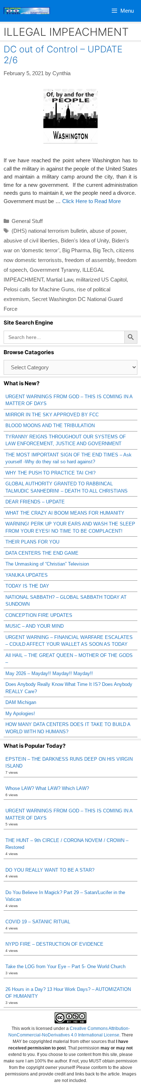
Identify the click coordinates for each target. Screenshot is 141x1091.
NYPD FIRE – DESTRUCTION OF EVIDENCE (54, 944)
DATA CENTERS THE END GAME (41, 553)
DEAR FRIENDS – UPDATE (35, 501)
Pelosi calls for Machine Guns (39, 289)
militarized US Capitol (101, 279)
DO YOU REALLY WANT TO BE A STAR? (49, 870)
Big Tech (103, 250)
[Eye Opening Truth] (27, 11)
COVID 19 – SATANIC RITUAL (37, 921)
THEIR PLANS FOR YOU (32, 542)
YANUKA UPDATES (26, 575)
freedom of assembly (89, 260)
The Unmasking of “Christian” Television (47, 564)
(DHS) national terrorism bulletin (49, 231)
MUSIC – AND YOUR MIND (34, 626)
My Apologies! (20, 713)
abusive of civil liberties (31, 240)
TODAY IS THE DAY (27, 586)
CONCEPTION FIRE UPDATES (38, 615)
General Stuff (27, 221)
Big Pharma (76, 250)
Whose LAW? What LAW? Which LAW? (47, 788)
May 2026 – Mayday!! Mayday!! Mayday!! (49, 673)
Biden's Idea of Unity (85, 240)
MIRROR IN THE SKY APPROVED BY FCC (52, 414)
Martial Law (59, 279)
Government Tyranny (55, 270)
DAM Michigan (20, 702)
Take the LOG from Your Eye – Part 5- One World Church (65, 966)
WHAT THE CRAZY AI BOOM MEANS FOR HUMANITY (64, 513)
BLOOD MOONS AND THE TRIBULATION (50, 425)
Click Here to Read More (91, 201)
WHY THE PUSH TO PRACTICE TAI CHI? (50, 473)
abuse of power (107, 231)
